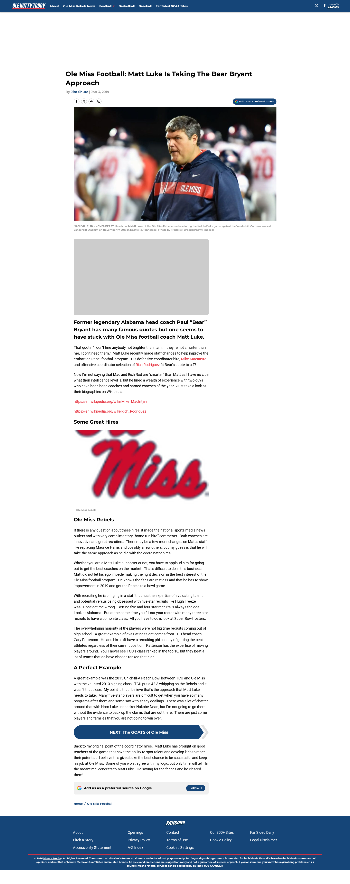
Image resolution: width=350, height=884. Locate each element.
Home (78, 804)
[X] (316, 5)
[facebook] (324, 5)
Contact (172, 832)
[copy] (99, 101)
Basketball (127, 6)
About (54, 6)
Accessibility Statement (92, 847)
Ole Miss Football (99, 804)
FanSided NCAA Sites (172, 6)
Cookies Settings (180, 847)
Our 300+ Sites (222, 832)
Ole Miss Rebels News (79, 6)
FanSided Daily (262, 832)
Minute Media (52, 858)
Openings (135, 832)
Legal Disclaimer (263, 840)
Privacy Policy (139, 840)
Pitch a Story (83, 840)
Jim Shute (79, 92)
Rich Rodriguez (148, 365)
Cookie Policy (221, 840)
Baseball (145, 6)
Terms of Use (177, 840)
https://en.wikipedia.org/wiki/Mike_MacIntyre (111, 401)
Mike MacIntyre (193, 359)
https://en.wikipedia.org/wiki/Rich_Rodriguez (110, 411)
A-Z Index (135, 847)
